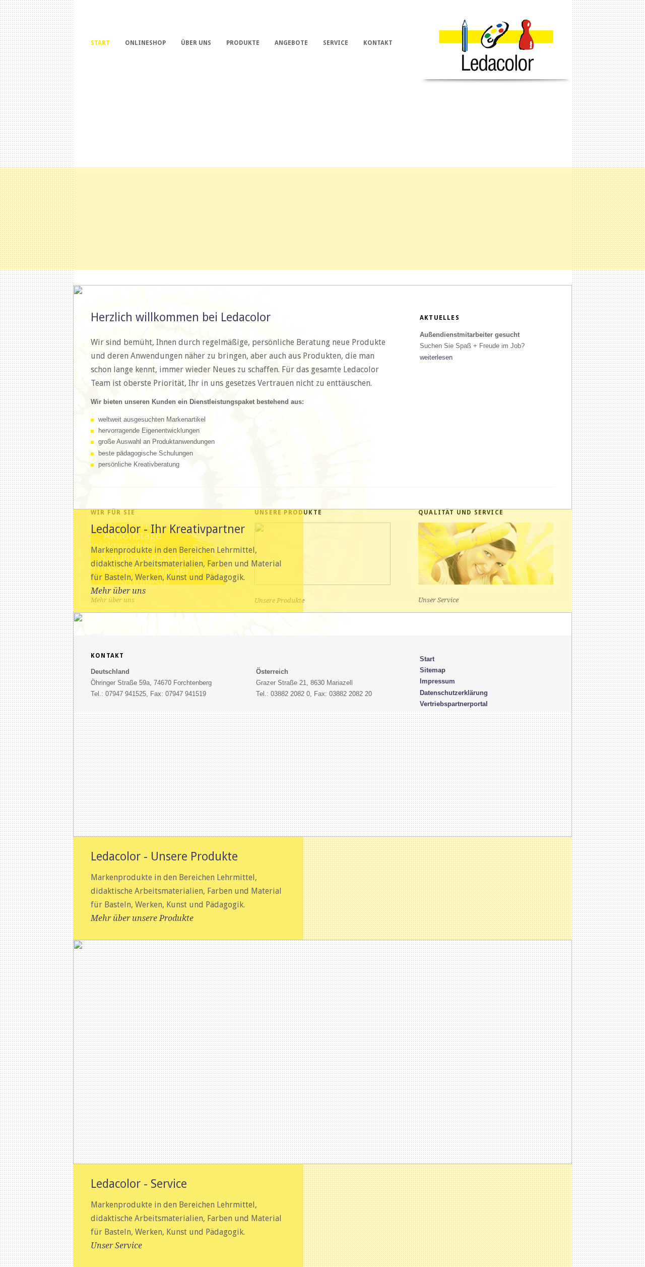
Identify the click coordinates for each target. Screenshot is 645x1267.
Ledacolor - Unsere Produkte (164, 856)
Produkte (243, 42)
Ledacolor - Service (139, 1183)
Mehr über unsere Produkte (142, 918)
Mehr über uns (118, 591)
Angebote (291, 42)
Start (100, 42)
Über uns (196, 42)
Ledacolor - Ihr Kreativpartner (168, 529)
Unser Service (116, 1245)
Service (335, 42)
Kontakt (378, 42)
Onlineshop (145, 42)
